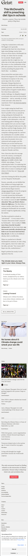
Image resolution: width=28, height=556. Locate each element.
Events (2, 525)
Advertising (4, 528)
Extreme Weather (5, 494)
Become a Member (5, 527)
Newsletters (4, 523)
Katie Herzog (4, 25)
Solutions (3, 490)
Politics (3, 488)
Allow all (14, 549)
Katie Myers (4, 447)
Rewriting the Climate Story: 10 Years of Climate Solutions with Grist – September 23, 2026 (13, 424)
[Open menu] (25, 2)
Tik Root (6, 384)
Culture (10, 348)
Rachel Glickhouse (5, 439)
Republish (3, 530)
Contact (3, 508)
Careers (3, 510)
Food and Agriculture (6, 496)
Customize (13, 553)
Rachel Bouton (4, 428)
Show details (21, 545)
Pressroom (3, 514)
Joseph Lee (4, 455)
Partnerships (4, 512)
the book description (20, 103)
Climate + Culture (23, 32)
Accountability (4, 492)
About (2, 504)
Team (2, 506)
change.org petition (7, 191)
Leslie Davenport (5, 395)
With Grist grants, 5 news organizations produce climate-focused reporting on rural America (13, 435)
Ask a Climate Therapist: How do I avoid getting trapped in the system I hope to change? (13, 391)
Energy (3, 486)
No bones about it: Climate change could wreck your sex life (11, 342)
